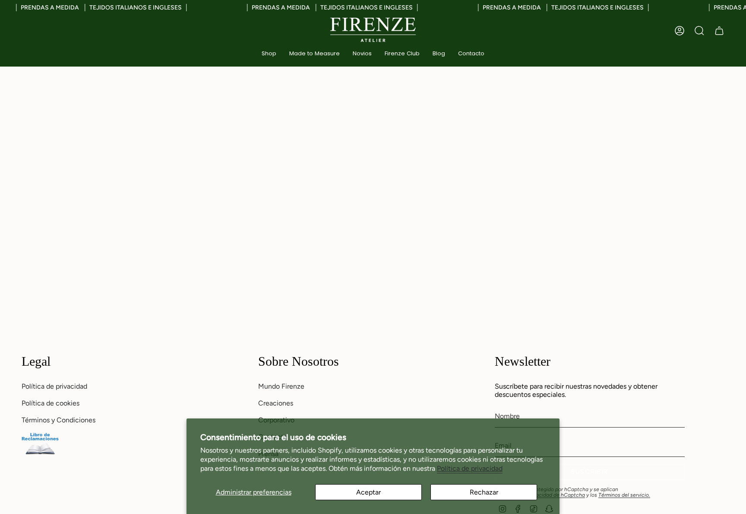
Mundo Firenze (281, 386)
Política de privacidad (470, 468)
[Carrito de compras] (719, 30)
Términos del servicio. (624, 495)
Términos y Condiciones (58, 420)
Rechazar (484, 492)
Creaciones (275, 403)
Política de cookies (50, 403)
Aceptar (368, 492)
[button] (269, 54)
